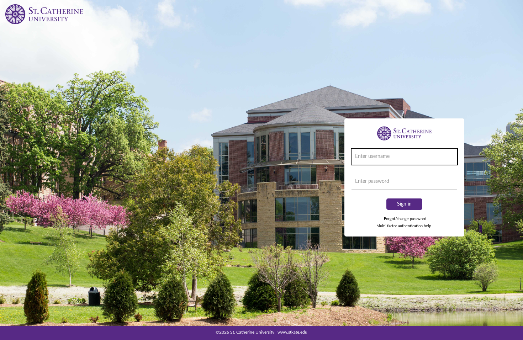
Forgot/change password (405, 219)
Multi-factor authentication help (402, 226)
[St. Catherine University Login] (44, 14)
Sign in (404, 204)
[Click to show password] (450, 183)
